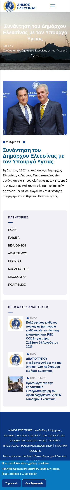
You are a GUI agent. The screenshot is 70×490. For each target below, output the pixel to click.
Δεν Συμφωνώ (34, 483)
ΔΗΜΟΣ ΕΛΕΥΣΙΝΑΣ (20, 430)
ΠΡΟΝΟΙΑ (14, 261)
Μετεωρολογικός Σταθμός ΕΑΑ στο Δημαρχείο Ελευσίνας (35, 456)
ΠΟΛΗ (12, 229)
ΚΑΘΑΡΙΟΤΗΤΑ (18, 268)
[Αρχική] (21, 6)
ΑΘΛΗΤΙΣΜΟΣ (17, 253)
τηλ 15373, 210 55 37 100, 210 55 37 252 (41, 435)
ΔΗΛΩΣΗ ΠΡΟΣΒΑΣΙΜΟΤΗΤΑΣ (28, 440)
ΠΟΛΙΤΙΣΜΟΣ (17, 284)
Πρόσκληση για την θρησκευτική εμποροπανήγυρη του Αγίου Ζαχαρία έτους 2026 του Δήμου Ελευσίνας (43, 391)
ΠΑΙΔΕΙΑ (14, 237)
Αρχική (7, 45)
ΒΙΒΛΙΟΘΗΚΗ (17, 245)
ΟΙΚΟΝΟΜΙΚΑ (17, 276)
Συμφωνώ (11, 483)
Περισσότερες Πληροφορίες (19, 473)
